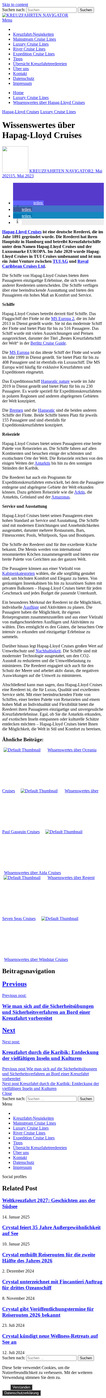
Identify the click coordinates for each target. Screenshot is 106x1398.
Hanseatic (46, 410)
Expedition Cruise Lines (34, 54)
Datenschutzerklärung (21, 1393)
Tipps (18, 58)
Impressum (22, 83)
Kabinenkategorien (18, 573)
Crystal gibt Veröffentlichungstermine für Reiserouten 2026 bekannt (48, 1312)
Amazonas (60, 497)
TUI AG (60, 261)
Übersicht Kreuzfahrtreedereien (40, 63)
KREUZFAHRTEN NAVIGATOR (60, 171)
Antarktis (42, 463)
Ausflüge (31, 607)
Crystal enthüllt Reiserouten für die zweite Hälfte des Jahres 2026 (48, 1257)
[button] (28, 203)
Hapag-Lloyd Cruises (20, 111)
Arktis (79, 492)
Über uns (21, 68)
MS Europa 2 (62, 318)
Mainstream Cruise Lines (34, 39)
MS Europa (19, 352)
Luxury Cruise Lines (31, 44)
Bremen (16, 410)
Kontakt (20, 73)
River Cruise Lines (29, 49)
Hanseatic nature (55, 381)
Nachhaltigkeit (48, 651)
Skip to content (15, 4)
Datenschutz (23, 78)
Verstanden (21, 1387)
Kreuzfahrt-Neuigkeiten (33, 34)
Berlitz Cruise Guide (48, 343)
